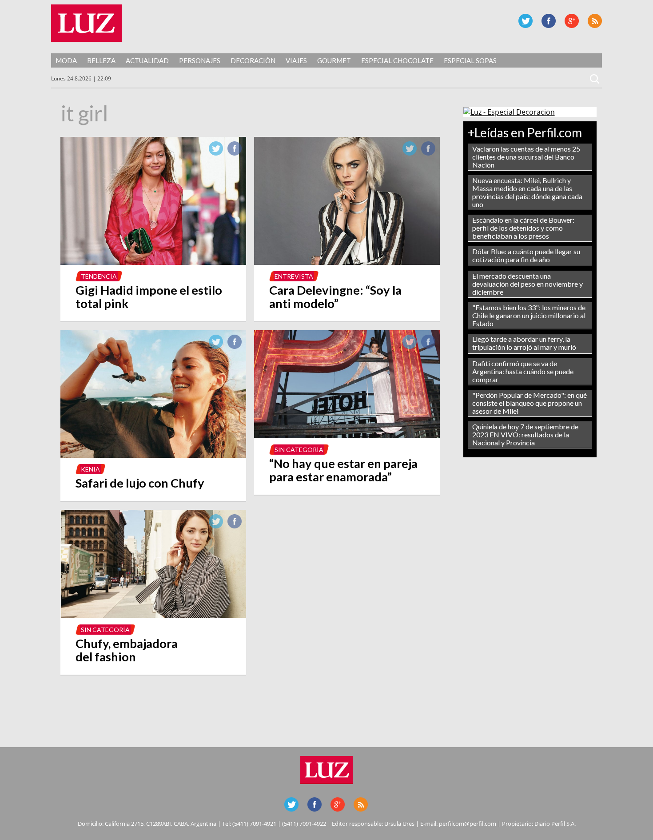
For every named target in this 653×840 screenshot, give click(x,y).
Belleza (101, 60)
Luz (86, 23)
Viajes (296, 60)
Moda (66, 60)
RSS (595, 21)
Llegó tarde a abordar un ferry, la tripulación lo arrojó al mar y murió (524, 343)
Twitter (525, 21)
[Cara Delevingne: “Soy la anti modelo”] (347, 262)
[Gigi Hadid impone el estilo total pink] (153, 262)
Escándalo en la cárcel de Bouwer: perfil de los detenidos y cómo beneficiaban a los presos (523, 228)
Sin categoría (299, 449)
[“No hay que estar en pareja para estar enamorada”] (347, 435)
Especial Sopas (470, 60)
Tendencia (99, 276)
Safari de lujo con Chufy (140, 483)
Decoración (253, 60)
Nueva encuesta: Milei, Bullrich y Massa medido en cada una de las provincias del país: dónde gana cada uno (527, 192)
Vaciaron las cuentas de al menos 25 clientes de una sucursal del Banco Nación (526, 156)
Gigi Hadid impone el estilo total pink (149, 297)
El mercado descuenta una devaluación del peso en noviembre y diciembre (527, 284)
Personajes (199, 60)
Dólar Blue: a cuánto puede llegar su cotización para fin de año (526, 255)
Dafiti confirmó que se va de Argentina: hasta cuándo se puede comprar (522, 371)
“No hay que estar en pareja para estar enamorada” (343, 470)
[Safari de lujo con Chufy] (153, 455)
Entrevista (294, 276)
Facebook (549, 21)
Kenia (90, 469)
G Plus (572, 21)
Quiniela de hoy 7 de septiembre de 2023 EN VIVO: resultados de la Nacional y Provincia (525, 434)
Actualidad (147, 60)
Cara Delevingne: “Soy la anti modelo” (335, 297)
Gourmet (334, 60)
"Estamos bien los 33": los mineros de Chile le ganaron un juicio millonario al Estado (528, 315)
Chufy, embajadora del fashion (127, 650)
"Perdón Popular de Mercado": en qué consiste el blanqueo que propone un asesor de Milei (529, 403)
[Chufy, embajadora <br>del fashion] (153, 615)
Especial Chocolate (397, 60)
